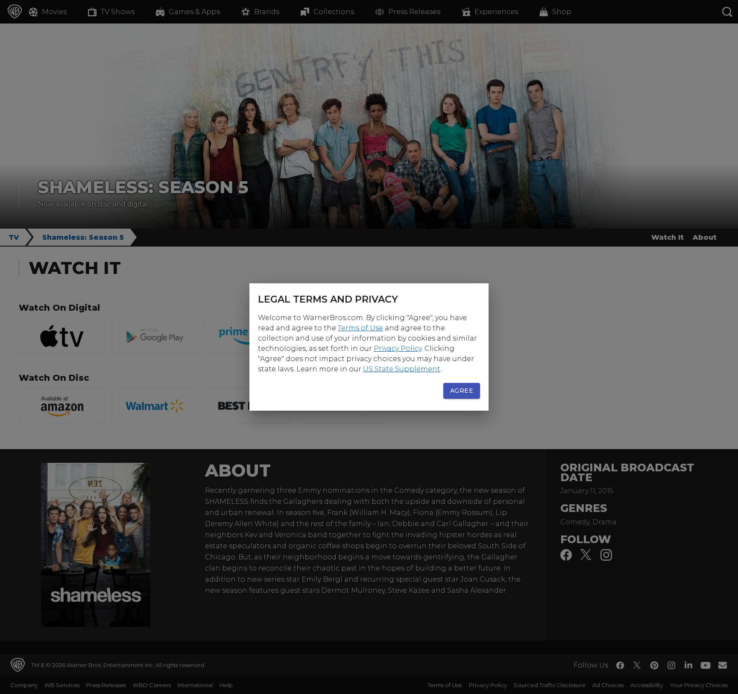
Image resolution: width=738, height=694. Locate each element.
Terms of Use (360, 328)
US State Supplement (401, 369)
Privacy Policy (398, 348)
